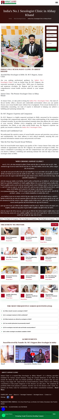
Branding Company (38, 416)
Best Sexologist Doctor (20, 18)
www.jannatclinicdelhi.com (9, 191)
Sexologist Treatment (26, 394)
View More (55, 224)
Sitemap (3, 397)
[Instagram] (12, 397)
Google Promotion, (27, 416)
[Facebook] (8, 397)
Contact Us (48, 394)
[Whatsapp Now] (3, 415)
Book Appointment (51, 49)
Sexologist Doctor (38, 394)
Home (10, 18)
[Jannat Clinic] (8, 2)
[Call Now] (3, 409)
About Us (16, 394)
